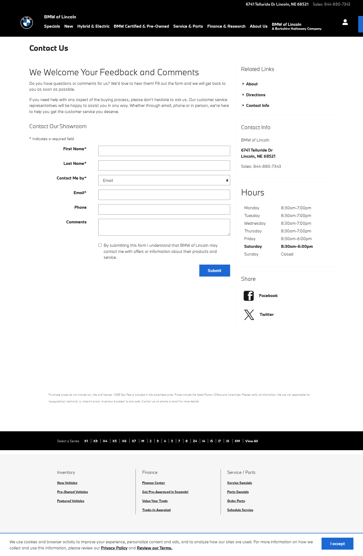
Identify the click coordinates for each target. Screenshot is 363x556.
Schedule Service (240, 510)
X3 (95, 441)
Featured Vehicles (70, 501)
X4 (105, 441)
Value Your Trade (155, 501)
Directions (255, 94)
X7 (134, 441)
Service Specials (239, 482)
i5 (212, 441)
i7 (220, 441)
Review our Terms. (154, 547)
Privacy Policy (114, 547)
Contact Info (257, 105)
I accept (337, 543)
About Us (259, 26)
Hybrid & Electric (93, 26)
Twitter (267, 314)
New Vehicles (67, 482)
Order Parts (236, 501)
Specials (52, 26)
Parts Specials (238, 492)
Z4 (195, 441)
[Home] (27, 22)
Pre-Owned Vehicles (72, 492)
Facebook (268, 295)
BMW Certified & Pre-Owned (141, 26)
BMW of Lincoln (297, 26)
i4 (204, 441)
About (251, 83)
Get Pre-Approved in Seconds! (165, 492)
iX (228, 441)
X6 (124, 441)
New (68, 26)
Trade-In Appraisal (156, 510)
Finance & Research (226, 26)
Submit (214, 270)
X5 (114, 441)
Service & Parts (188, 26)
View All (251, 441)
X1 (86, 441)
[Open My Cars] (343, 23)
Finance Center (153, 482)
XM (238, 441)
